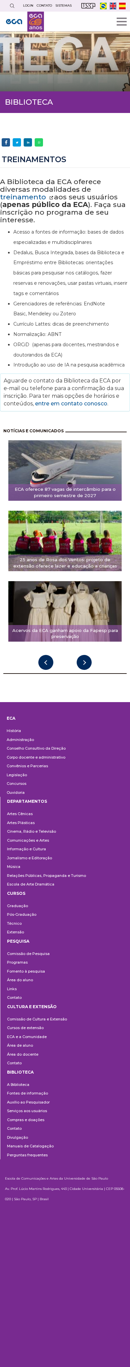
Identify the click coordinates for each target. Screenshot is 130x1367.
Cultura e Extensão (32, 1006)
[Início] (25, 22)
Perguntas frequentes (27, 1155)
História (14, 730)
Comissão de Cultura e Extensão (37, 1019)
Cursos (16, 893)
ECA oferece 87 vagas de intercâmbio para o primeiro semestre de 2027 (65, 492)
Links (12, 989)
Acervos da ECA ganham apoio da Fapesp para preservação (65, 633)
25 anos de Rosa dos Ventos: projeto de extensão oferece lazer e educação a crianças (65, 563)
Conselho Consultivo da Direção (36, 748)
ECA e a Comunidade (27, 1036)
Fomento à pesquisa (26, 971)
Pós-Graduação (21, 914)
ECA (11, 718)
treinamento (24, 197)
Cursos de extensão (25, 1027)
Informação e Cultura (26, 849)
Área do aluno (20, 980)
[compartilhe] (6, 142)
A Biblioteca (18, 1084)
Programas (17, 962)
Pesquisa (18, 941)
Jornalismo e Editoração (29, 858)
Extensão (15, 932)
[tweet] (17, 142)
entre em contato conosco (70, 403)
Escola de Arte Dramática (30, 884)
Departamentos (27, 801)
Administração (20, 739)
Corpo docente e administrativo (36, 757)
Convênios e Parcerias (27, 766)
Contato (14, 997)
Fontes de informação (27, 1093)
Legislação (17, 775)
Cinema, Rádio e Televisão (31, 831)
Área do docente (22, 1054)
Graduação (17, 905)
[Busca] (12, 6)
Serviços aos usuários (27, 1110)
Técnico (14, 923)
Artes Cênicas (20, 813)
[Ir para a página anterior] (45, 662)
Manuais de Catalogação (30, 1146)
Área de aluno (20, 1045)
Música (13, 866)
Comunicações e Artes (28, 840)
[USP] (88, 6)
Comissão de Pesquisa (28, 953)
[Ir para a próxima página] (84, 662)
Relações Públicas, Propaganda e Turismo (46, 875)
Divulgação (17, 1137)
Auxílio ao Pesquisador (28, 1102)
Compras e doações (25, 1119)
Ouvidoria (16, 792)
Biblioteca (20, 1072)
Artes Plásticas (21, 822)
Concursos (16, 783)
